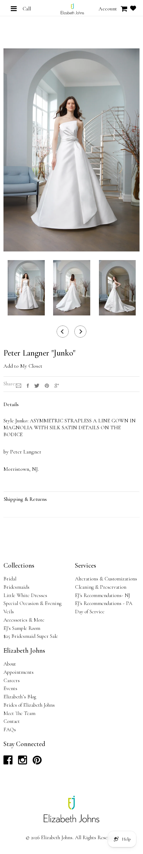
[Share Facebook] (28, 385)
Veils (8, 611)
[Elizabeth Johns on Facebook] (7, 762)
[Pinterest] (47, 385)
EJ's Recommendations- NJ (102, 595)
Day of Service (89, 611)
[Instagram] (18, 385)
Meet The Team (19, 713)
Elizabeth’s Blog (19, 697)
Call (27, 9)
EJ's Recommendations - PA (103, 603)
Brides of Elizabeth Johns (29, 705)
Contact (11, 721)
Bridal (9, 579)
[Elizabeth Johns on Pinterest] (37, 762)
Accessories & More (23, 620)
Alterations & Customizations (106, 579)
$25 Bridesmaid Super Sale (30, 636)
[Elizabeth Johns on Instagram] (22, 762)
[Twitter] (36, 385)
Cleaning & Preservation (100, 587)
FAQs (9, 729)
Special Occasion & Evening (32, 603)
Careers (11, 680)
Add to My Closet (22, 366)
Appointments (18, 672)
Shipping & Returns (25, 499)
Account (108, 9)
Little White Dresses (25, 595)
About (9, 664)
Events (10, 688)
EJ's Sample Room (21, 628)
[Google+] (56, 385)
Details (11, 404)
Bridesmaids (16, 587)
